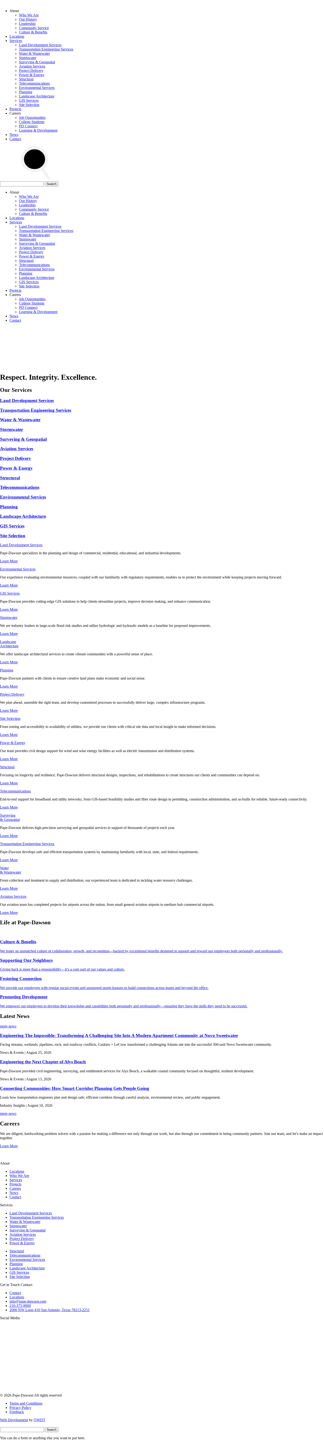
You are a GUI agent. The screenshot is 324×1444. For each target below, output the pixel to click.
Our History (28, 19)
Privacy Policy (20, 1408)
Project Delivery (31, 71)
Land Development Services (40, 45)
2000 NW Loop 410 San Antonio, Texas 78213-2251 (49, 1310)
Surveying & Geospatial (37, 62)
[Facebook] (35, 1391)
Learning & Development (38, 130)
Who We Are (29, 15)
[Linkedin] (251, 1354)
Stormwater (27, 58)
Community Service (34, 28)
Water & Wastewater (34, 53)
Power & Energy (31, 75)
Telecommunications (34, 83)
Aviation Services (32, 66)
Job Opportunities (32, 118)
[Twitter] (179, 1354)
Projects (15, 109)
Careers (15, 1188)
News (13, 135)
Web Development (14, 1420)
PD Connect (28, 126)
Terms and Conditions (25, 1403)
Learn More (9, 561)
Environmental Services (37, 88)
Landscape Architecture (36, 96)
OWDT (39, 1420)
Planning (25, 92)
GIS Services (29, 100)
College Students (31, 122)
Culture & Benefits (33, 32)
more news (8, 1026)
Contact (15, 139)
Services (15, 41)
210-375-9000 (20, 1306)
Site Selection (29, 105)
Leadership (27, 24)
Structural (26, 79)
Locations (16, 36)
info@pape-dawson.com (27, 1301)
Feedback (16, 1412)
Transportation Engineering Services (46, 49)
